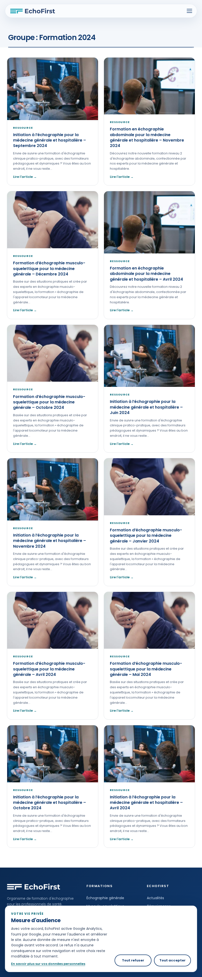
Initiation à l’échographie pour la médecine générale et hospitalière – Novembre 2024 (49, 540)
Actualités (155, 897)
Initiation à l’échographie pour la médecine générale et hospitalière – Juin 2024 (146, 407)
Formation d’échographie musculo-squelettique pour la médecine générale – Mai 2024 (146, 669)
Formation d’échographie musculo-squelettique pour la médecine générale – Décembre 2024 (49, 268)
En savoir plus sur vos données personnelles (48, 963)
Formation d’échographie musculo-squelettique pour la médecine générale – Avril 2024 (49, 669)
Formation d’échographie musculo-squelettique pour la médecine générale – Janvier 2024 (146, 535)
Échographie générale (105, 897)
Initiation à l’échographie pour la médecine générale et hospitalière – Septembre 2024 (49, 140)
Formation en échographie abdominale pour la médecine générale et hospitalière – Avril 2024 (146, 273)
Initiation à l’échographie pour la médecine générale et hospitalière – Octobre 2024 (49, 802)
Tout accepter (172, 960)
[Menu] (189, 11)
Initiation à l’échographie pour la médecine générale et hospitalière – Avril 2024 (146, 802)
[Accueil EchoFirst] (32, 11)
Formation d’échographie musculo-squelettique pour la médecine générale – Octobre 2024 (49, 402)
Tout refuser (133, 960)
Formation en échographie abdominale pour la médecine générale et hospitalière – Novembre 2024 (147, 137)
